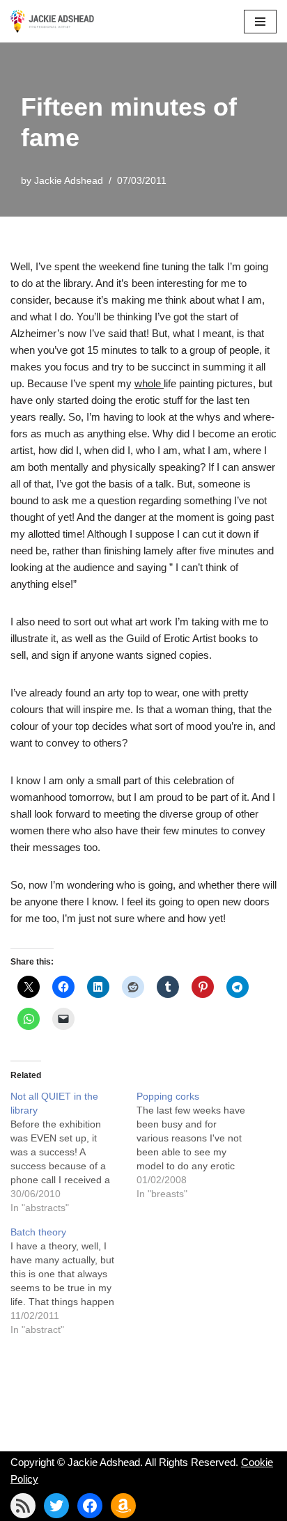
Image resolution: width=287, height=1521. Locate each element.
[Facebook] (89, 1505)
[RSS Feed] (23, 1505)
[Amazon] (123, 1505)
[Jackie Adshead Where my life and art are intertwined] (52, 21)
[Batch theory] (73, 1280)
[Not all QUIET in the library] (73, 1152)
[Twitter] (56, 1505)
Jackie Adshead (68, 181)
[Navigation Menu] (260, 21)
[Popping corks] (200, 1145)
